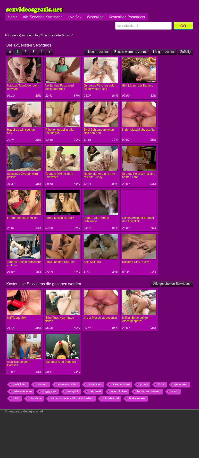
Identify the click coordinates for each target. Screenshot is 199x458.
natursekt (95, 391)
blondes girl (111, 398)
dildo (16, 398)
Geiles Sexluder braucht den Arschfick (138, 219)
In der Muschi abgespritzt (138, 129)
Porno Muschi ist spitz (59, 218)
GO (183, 26)
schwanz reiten (67, 384)
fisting (174, 391)
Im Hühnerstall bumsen (22, 218)
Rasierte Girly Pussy (135, 262)
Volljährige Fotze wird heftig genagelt (59, 87)
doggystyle (49, 391)
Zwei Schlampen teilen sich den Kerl (99, 131)
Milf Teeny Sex (16, 317)
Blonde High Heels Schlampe (96, 219)
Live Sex (75, 17)
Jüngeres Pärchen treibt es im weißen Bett (99, 87)
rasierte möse (121, 384)
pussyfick (72, 391)
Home (12, 17)
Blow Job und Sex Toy (60, 262)
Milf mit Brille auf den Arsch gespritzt (135, 319)
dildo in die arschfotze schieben (72, 398)
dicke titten (95, 384)
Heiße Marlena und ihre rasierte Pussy (99, 175)
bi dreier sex (137, 398)
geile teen (181, 384)
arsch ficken (119, 391)
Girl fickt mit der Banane (137, 85)
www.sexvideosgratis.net (25, 411)
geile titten (19, 384)
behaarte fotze (22, 391)
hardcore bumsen (148, 391)
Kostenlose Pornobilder (127, 17)
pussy (144, 384)
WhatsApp (95, 17)
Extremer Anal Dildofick (60, 361)
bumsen (42, 384)
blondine (35, 398)
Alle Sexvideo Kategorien (42, 17)
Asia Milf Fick (92, 262)
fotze (161, 384)
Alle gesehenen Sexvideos (172, 283)
